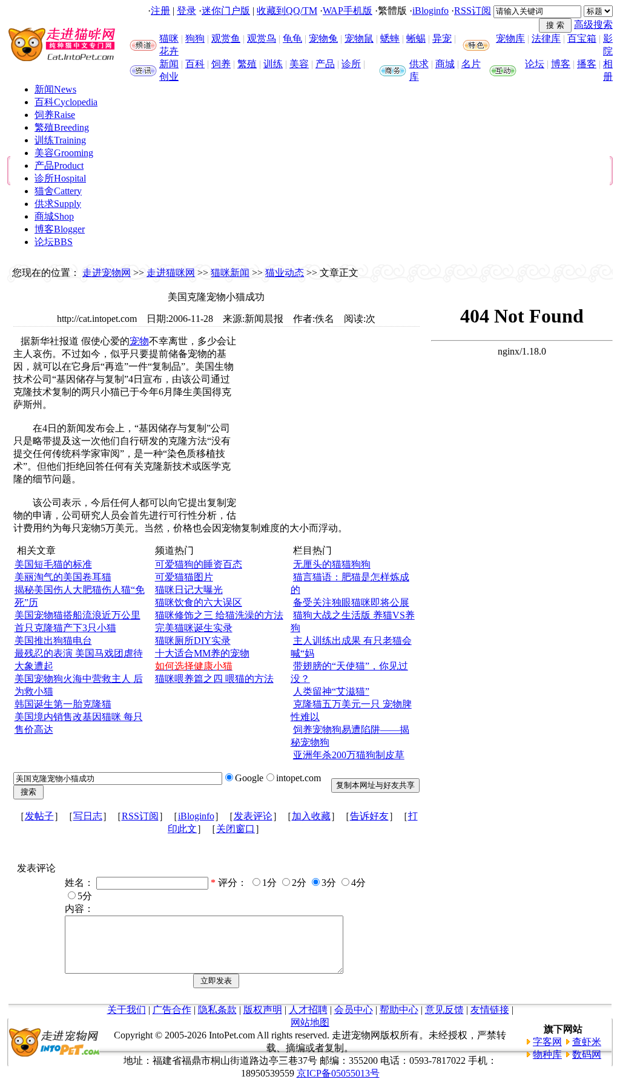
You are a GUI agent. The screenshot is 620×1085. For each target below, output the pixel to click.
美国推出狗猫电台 (53, 640)
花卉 (169, 51)
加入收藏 (311, 816)
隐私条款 (217, 1010)
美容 (299, 64)
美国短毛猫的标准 (53, 564)
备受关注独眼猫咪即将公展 (351, 602)
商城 (445, 64)
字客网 (547, 1042)
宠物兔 (323, 38)
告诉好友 (369, 816)
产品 (325, 64)
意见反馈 (444, 1010)
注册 (160, 10)
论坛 (534, 64)
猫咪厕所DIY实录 (193, 640)
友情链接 (489, 1010)
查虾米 (586, 1042)
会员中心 (353, 1010)
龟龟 (292, 38)
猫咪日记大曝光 (189, 590)
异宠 (442, 38)
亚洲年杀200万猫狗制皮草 (348, 755)
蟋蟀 (390, 38)
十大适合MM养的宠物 (202, 653)
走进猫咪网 (171, 272)
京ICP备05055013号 (338, 1073)
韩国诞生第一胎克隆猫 (63, 704)
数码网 (586, 1054)
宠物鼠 (359, 38)
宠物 (139, 341)
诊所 (351, 64)
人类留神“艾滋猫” (331, 691)
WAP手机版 (347, 10)
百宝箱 (581, 38)
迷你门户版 (226, 10)
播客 (586, 64)
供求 (419, 64)
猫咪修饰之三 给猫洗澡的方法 (219, 615)
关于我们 (126, 1010)
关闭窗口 (235, 829)
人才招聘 (308, 1010)
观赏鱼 (225, 38)
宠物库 (510, 38)
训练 (273, 64)
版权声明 (262, 1010)
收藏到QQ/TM (287, 10)
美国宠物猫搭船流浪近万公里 (77, 615)
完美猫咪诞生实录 (193, 628)
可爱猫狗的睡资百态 (198, 564)
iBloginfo (430, 10)
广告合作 (172, 1010)
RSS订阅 (472, 10)
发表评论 (253, 816)
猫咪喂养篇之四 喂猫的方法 (214, 679)
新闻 (169, 64)
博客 (560, 64)
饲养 (221, 64)
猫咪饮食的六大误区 (198, 602)
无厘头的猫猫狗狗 (332, 564)
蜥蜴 (416, 38)
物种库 (547, 1054)
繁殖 (247, 64)
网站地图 (310, 1022)
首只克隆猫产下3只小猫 (65, 628)
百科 (195, 64)
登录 (186, 10)
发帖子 (39, 816)
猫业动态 (284, 272)
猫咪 (169, 38)
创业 (169, 76)
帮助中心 (399, 1010)
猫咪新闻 (230, 272)
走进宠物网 (106, 272)
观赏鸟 (261, 38)
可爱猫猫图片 (184, 577)
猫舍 (58, 191)
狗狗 (195, 38)
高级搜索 (593, 24)
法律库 (546, 38)
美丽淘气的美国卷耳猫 (63, 577)
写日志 (87, 816)
